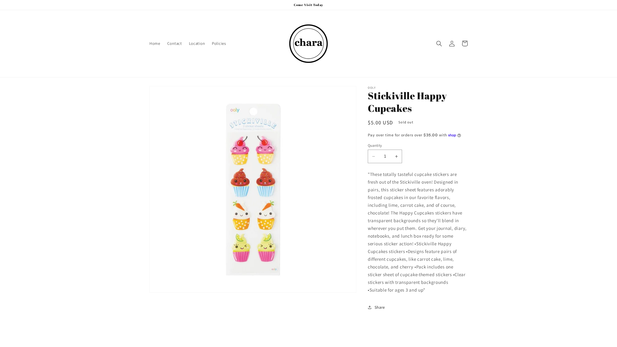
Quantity (375, 145)
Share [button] (380, 307)
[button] (439, 43)
